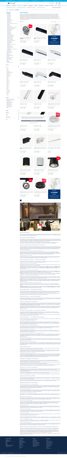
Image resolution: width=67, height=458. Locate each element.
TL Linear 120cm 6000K (10, 39)
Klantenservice (59, 7)
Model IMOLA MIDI (9, 41)
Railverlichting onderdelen (36, 443)
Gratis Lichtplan (35, 446)
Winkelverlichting (35, 440)
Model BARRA (9, 18)
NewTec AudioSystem (10, 46)
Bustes (6, 443)
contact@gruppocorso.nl (52, 2)
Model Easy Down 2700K (10, 34)
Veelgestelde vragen (49, 441)
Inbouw (7, 60)
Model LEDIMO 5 (9, 19)
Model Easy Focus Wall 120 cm (11, 28)
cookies (42, 118)
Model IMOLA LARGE (9, 42)
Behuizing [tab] (7, 112)
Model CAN (8, 17)
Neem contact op (41, 356)
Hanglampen (8, 43)
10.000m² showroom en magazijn (31, 7)
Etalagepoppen (7, 440)
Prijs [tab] (6, 119)
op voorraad (11, 7)
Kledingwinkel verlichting (10, 55)
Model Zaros (8, 25)
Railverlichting (34, 441)
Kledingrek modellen (22, 441)
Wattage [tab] (7, 110)
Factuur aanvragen (48, 445)
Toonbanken (20, 444)
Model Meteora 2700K (10, 20)
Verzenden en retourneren (49, 442)
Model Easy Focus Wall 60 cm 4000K (11, 27)
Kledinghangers (21, 443)
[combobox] (33, 3)
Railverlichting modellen (36, 442)
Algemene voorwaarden (49, 444)
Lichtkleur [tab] (7, 97)
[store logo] (11, 3)
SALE (19, 448)
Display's (20, 446)
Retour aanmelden (48, 443)
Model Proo (8, 24)
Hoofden (7, 444)
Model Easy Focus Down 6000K (11, 40)
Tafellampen (8, 61)
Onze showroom (48, 446)
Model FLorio (8, 45)
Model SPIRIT (9, 16)
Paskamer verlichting (9, 51)
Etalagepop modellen (8, 441)
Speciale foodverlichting (10, 57)
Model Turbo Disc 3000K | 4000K (11, 44)
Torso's (6, 442)
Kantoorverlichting (9, 52)
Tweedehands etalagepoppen (9, 445)
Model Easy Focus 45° (10, 37)
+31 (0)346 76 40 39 (52, 3)
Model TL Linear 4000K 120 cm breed (12, 23)
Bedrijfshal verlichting (9, 62)
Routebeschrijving (54, 7)
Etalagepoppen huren (8, 446)
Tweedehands (21, 447)
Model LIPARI (8, 21)
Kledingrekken (21, 440)
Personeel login (48, 448)
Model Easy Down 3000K (10, 35)
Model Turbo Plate (9, 26)
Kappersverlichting (9, 59)
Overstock (8, 56)
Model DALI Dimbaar (9, 38)
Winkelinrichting (21, 445)
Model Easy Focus (9, 22)
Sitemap (47, 447)
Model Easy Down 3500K (10, 36)
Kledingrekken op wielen (22, 442)
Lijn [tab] (6, 66)
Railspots (8, 53)
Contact (47, 440)
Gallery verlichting (9, 58)
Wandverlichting (9, 54)
